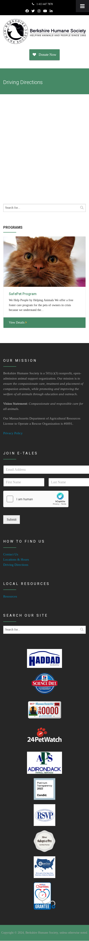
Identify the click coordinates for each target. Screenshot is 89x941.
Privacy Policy (13, 433)
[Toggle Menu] (82, 6)
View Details (17, 322)
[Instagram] (39, 11)
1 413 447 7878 (44, 4)
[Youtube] (45, 11)
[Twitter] (33, 11)
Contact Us (10, 554)
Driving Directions (15, 564)
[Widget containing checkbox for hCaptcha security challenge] (35, 499)
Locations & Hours (16, 559)
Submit (11, 519)
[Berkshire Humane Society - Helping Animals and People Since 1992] (44, 31)
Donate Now (46, 54)
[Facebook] (27, 11)
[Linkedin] (51, 11)
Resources (10, 596)
